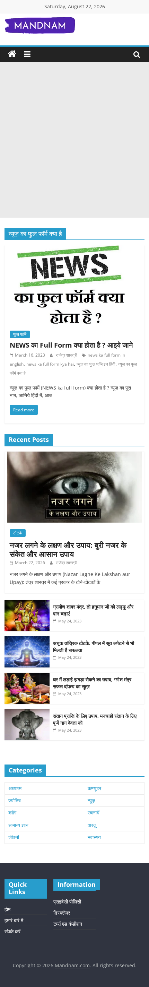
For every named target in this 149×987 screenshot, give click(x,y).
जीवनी (13, 837)
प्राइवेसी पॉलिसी (67, 901)
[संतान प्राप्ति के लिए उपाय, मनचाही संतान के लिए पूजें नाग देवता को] (27, 712)
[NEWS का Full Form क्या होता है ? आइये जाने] (74, 249)
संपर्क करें (12, 931)
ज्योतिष (14, 800)
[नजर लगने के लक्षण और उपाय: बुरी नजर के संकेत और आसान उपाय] (74, 455)
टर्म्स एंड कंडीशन (67, 923)
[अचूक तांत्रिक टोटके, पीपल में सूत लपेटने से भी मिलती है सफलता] (27, 640)
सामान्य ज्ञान (18, 825)
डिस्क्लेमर (61, 912)
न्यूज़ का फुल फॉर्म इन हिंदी (96, 364)
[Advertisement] (74, 139)
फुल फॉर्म (19, 334)
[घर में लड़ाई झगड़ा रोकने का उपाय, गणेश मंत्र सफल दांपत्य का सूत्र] (27, 676)
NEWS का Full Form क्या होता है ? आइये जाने (71, 345)
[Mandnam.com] (12, 54)
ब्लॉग (12, 812)
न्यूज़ (91, 800)
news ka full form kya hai (50, 364)
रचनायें (93, 812)
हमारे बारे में (14, 920)
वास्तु (92, 825)
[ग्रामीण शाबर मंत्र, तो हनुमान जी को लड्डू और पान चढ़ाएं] (27, 603)
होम (7, 909)
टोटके (17, 533)
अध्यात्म (14, 788)
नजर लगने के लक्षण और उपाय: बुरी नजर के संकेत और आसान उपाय (68, 549)
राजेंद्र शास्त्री (67, 355)
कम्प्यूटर (94, 788)
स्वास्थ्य (94, 837)
